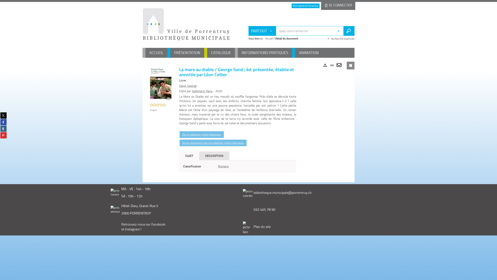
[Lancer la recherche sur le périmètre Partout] (349, 31)
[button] (160, 84)
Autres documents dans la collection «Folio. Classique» (213, 143)
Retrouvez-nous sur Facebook (143, 224)
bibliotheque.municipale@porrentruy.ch (283, 192)
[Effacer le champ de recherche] (339, 31)
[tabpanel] (237, 166)
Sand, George (188, 86)
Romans (223, 166)
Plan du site (262, 226)
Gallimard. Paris (202, 91)
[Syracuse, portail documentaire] (186, 24)
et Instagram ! (131, 229)
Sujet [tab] (189, 155)
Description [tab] (214, 155)
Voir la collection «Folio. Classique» (201, 134)
